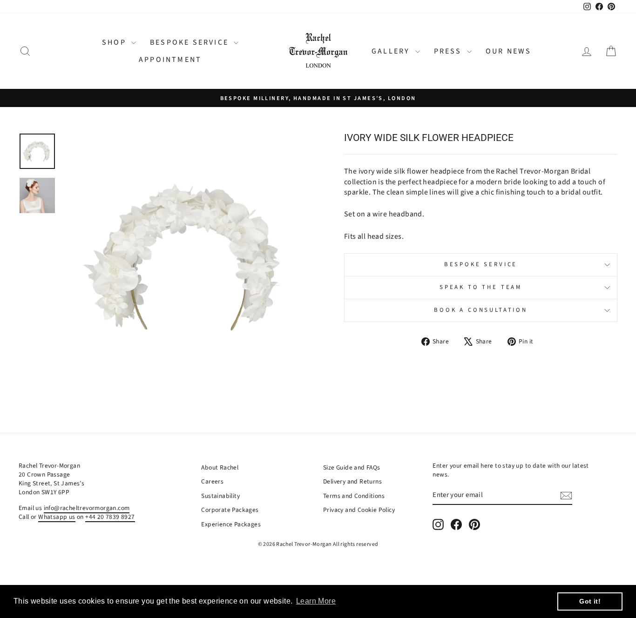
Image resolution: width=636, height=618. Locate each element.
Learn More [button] (316, 601)
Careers (212, 481)
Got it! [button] (590, 601)
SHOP (115, 42)
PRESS (449, 51)
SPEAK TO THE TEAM (481, 287)
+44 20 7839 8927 (110, 516)
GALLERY (392, 51)
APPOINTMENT (170, 59)
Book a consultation (481, 310)
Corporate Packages (229, 509)
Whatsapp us (56, 516)
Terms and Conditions (354, 495)
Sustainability (220, 495)
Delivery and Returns (352, 481)
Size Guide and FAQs (351, 467)
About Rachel (219, 467)
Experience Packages (231, 524)
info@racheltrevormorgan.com (87, 508)
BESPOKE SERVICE (190, 42)
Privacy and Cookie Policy (359, 509)
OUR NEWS (509, 51)
